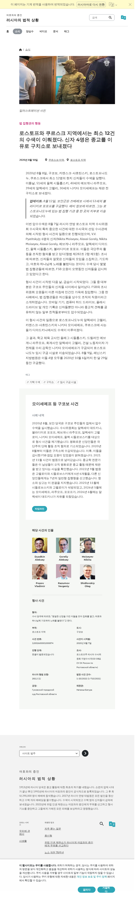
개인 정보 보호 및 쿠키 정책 (92, 876)
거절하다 (106, 890)
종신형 (48, 835)
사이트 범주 (28, 753)
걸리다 (86, 889)
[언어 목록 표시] (113, 4)
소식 (17, 31)
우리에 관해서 (24, 832)
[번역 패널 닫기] (130, 4)
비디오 (43, 31)
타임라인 (39, 508)
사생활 (23, 841)
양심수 (30, 31)
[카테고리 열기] (85, 753)
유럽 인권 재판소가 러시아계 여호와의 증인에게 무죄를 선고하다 (69, 844)
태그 (66, 31)
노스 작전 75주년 (54, 852)
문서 (55, 31)
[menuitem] (7, 31)
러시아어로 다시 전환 (91, 4)
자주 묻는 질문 (53, 828)
